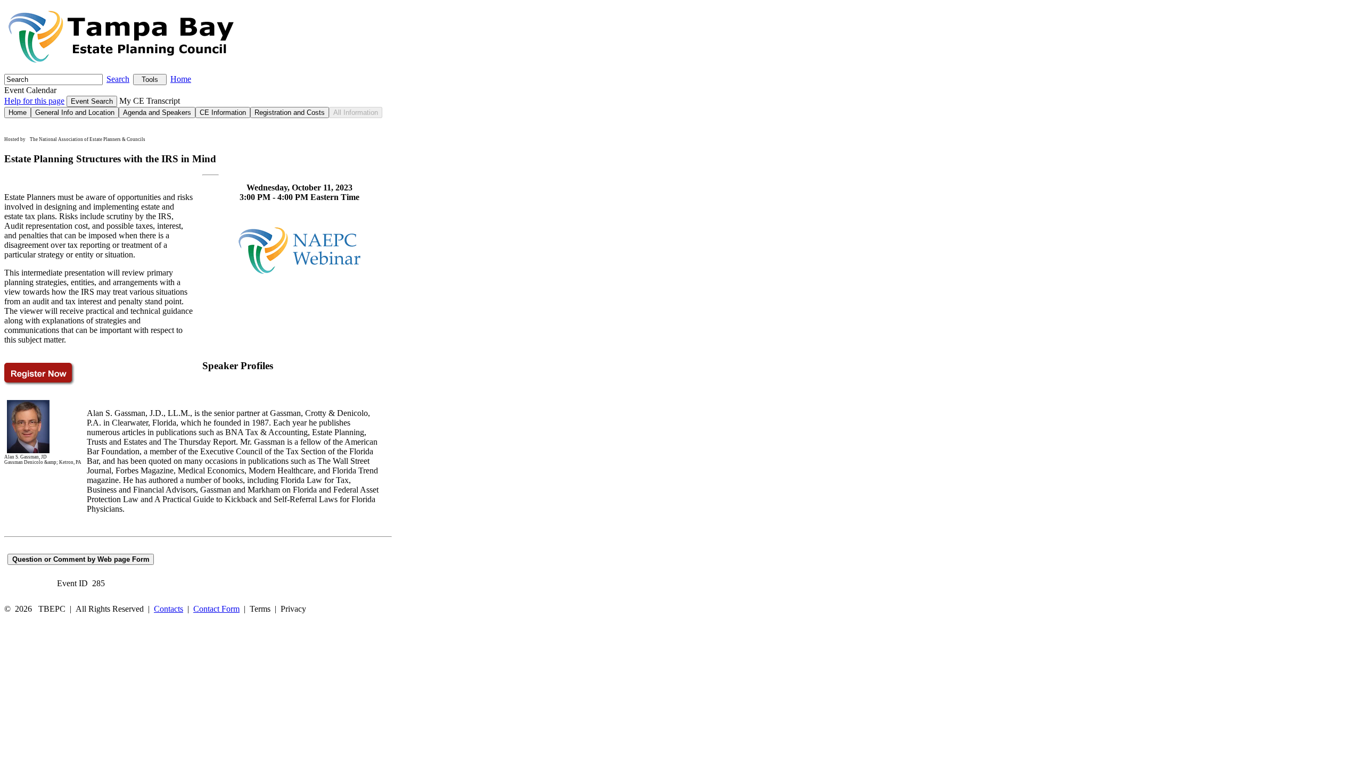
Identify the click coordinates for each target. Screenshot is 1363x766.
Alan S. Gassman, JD (25, 457)
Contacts (168, 608)
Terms (260, 608)
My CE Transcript (149, 100)
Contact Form (216, 608)
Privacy (293, 608)
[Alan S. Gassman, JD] (28, 451)
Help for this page (34, 100)
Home (180, 79)
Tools (149, 80)
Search (117, 79)
